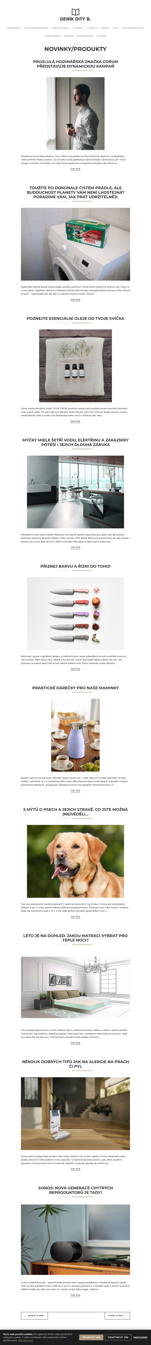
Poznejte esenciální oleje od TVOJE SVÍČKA (75, 318)
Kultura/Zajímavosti (36, 28)
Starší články (117, 1316)
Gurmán (69, 36)
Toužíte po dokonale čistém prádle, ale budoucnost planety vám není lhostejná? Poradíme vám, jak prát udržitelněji (75, 192)
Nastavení (140, 1337)
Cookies (101, 36)
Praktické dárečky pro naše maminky (75, 688)
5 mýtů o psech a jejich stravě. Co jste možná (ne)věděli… (75, 811)
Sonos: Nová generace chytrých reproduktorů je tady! (75, 1190)
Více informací (25, 1340)
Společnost (14, 28)
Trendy (105, 28)
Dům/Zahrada (85, 36)
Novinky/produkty (133, 28)
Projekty (78, 28)
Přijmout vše (91, 1337)
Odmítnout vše (118, 1337)
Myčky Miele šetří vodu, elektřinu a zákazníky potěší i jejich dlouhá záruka (75, 442)
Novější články (34, 1316)
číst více (75, 169)
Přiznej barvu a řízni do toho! (75, 566)
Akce (116, 28)
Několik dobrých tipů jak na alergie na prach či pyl (75, 1064)
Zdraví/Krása (53, 36)
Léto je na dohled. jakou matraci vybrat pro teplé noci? (75, 938)
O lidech (92, 28)
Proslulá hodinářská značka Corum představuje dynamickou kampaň (75, 63)
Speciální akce (61, 28)
